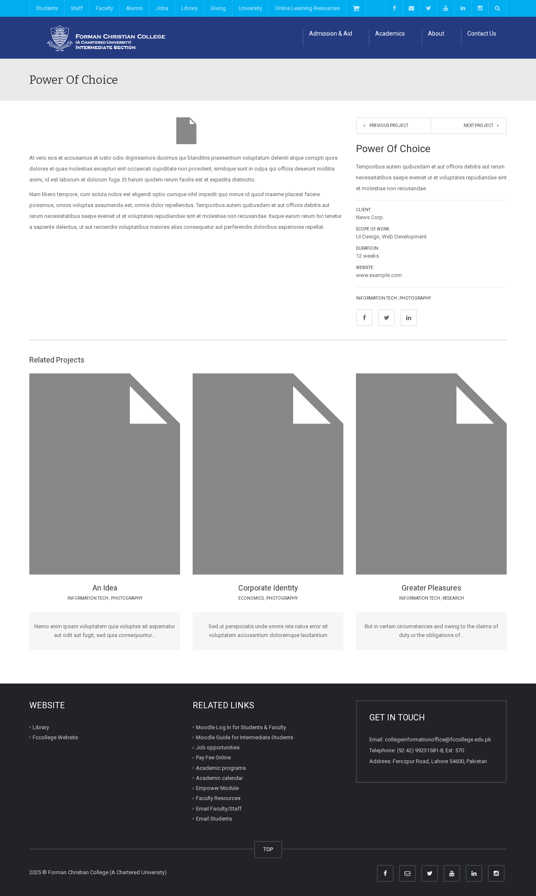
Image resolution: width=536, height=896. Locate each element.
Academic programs (221, 767)
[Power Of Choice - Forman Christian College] (102, 37)
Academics (390, 33)
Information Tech (376, 298)
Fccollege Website (55, 737)
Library (189, 8)
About (436, 33)
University (250, 8)
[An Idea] (98, 510)
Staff (77, 8)
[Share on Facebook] (364, 317)
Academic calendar (219, 778)
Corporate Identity (268, 587)
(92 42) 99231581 (417, 750)
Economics (251, 598)
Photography (415, 298)
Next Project (478, 125)
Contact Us (481, 33)
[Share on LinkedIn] (408, 317)
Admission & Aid (330, 33)
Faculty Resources (218, 798)
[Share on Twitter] (386, 317)
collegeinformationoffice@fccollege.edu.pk (438, 739)
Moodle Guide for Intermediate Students (244, 737)
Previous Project (388, 125)
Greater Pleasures (431, 587)
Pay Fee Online (213, 757)
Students (47, 8)
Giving (218, 8)
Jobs (162, 8)
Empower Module (217, 788)
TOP (268, 849)
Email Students (214, 819)
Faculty (104, 8)
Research (453, 598)
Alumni (134, 8)
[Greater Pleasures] (424, 510)
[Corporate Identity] (261, 510)
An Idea (105, 587)
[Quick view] (98, 462)
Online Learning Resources (307, 8)
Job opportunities (218, 747)
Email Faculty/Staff (219, 808)
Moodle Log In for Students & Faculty (241, 727)
